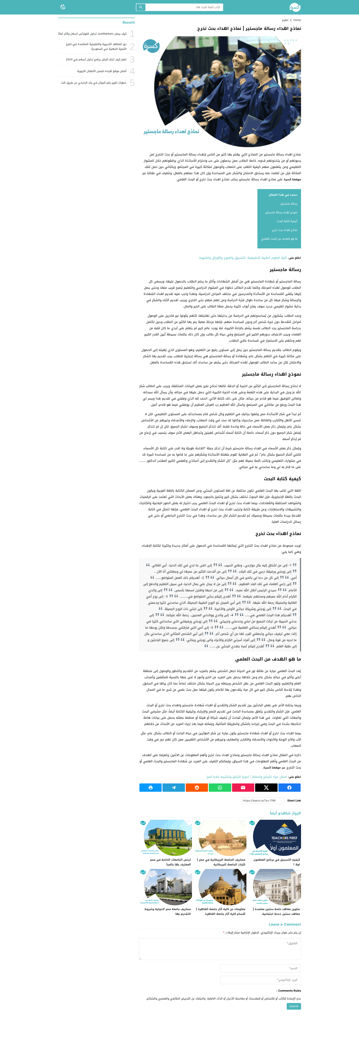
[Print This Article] (150, 787)
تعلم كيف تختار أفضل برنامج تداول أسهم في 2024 (96, 59)
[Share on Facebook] (289, 787)
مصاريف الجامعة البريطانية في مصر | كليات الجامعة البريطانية (221, 862)
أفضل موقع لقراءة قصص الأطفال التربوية (102, 71)
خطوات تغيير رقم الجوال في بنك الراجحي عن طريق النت (94, 82)
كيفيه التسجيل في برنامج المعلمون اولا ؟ (276, 862)
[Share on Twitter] (266, 787)
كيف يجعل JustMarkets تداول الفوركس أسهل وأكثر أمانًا (92, 33)
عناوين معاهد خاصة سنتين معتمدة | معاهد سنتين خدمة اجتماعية (276, 911)
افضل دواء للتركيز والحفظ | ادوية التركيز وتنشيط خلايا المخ (247, 777)
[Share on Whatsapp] (220, 787)
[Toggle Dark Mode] (63, 7)
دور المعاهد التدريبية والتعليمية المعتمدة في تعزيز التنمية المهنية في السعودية (96, 46)
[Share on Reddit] (197, 787)
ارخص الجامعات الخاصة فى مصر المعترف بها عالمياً (170, 862)
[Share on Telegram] (174, 787)
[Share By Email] (243, 787)
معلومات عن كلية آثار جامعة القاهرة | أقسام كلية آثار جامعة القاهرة (220, 911)
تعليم (285, 20)
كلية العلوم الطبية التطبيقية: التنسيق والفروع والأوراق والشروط (243, 258)
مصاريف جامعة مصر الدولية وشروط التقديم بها (168, 911)
